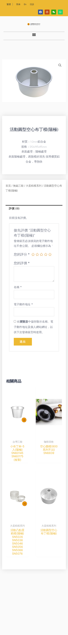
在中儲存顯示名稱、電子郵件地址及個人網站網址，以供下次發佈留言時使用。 (33, 327)
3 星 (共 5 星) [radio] (41, 254)
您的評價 (22, 263)
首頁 (8, 185)
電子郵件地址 (23, 304)
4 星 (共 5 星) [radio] (45, 254)
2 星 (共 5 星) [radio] (37, 254)
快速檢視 (17, 435)
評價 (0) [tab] (14, 208)
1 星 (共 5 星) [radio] (33, 254)
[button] (34, 35)
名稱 (18, 287)
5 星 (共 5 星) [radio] (50, 254)
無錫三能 (18, 185)
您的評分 (22, 254)
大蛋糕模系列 (33, 185)
